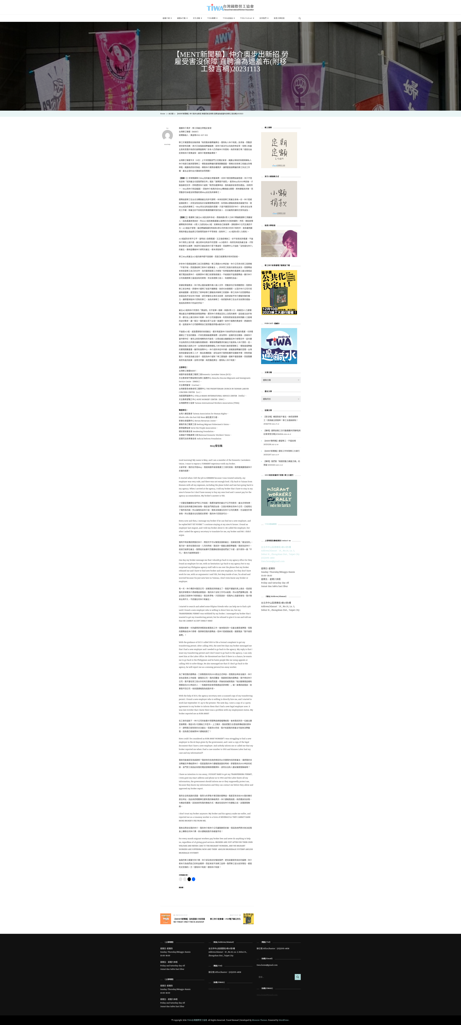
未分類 (230, 48)
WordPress (284, 1020)
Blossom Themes (259, 1020)
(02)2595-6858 (267, 557)
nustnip (167, 144)
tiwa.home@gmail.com (273, 561)
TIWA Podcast (246, 18)
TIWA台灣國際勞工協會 (197, 1020)
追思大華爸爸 (279, 18)
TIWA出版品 (228, 18)
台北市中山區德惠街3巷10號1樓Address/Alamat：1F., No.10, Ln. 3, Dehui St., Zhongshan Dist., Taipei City (280, 551)
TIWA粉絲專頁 (271, 524)
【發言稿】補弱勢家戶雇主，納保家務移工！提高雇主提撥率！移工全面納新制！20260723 (281, 420)
